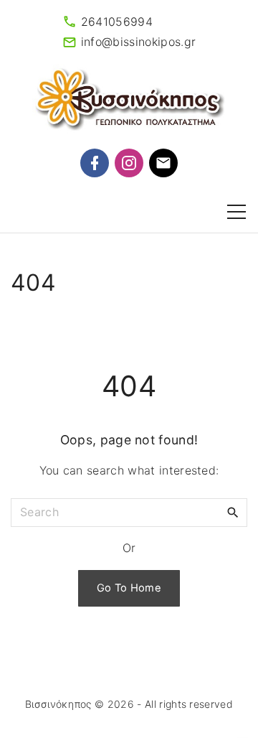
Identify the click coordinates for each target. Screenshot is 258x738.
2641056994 (117, 21)
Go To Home (129, 587)
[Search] (233, 512)
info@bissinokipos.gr (138, 41)
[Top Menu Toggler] (236, 212)
